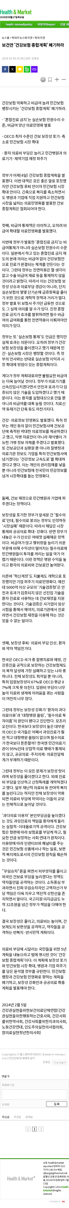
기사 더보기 (59, 1062)
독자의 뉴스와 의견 (22, 38)
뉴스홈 (5, 38)
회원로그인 (8, 1085)
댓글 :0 (5, 1076)
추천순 (17, 1117)
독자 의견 (40, 38)
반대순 (29, 1117)
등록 (57, 1104)
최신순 (6, 1117)
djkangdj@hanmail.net (55, 1173)
